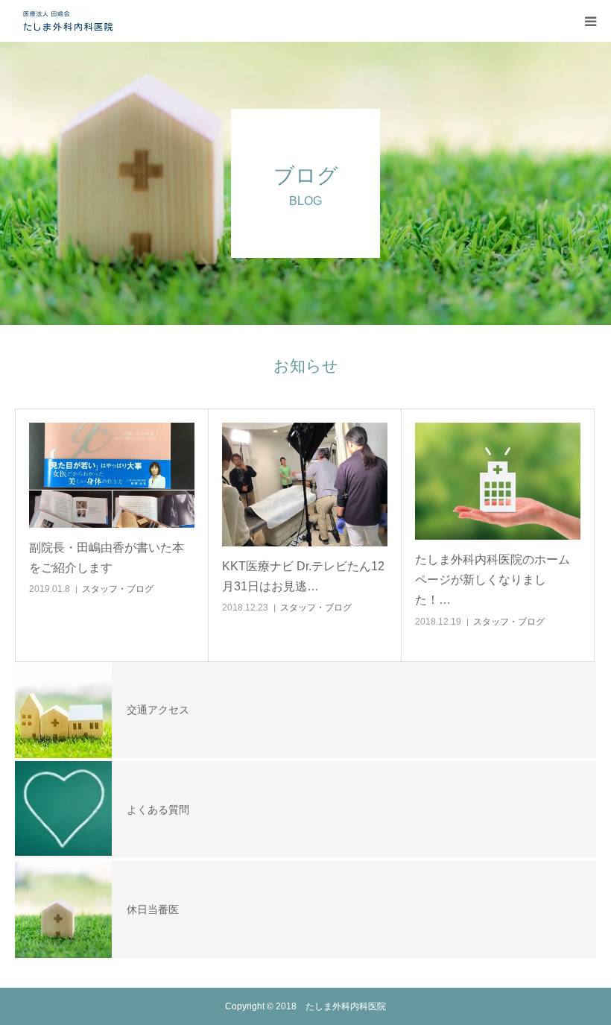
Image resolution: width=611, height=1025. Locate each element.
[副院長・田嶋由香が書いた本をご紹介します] (111, 476)
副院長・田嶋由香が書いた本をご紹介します (106, 557)
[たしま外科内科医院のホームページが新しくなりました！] (497, 481)
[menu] (590, 21)
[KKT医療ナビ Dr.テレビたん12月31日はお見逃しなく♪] (304, 484)
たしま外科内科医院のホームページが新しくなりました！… (492, 579)
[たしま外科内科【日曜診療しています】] (67, 21)
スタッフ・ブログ (117, 589)
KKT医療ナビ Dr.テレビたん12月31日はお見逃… (303, 576)
